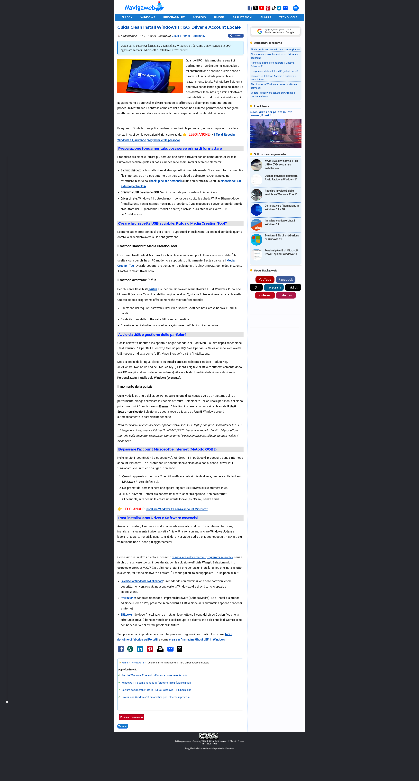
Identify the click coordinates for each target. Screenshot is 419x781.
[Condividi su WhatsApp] (130, 651)
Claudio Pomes (181, 35)
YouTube (265, 279)
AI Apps (265, 17)
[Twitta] (179, 651)
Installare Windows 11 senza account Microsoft (177, 509)
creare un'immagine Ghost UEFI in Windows (197, 639)
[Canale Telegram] (279, 10)
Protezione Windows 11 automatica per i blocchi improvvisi (156, 697)
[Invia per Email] (170, 652)
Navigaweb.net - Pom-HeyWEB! (191, 741)
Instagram (286, 295)
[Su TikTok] (273, 10)
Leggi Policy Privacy (194, 748)
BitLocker (127, 614)
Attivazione (128, 598)
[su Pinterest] (268, 10)
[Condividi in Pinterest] (150, 652)
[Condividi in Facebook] (120, 651)
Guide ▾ (127, 17)
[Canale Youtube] (261, 9)
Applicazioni (242, 17)
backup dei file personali (166, 181)
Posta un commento (131, 717)
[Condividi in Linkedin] (140, 651)
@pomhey (199, 35)
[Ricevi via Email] (285, 10)
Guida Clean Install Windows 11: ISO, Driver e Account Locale (179, 27)
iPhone (219, 17)
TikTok (293, 287)
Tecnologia (288, 17)
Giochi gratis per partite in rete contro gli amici (275, 49)
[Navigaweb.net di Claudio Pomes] (144, 12)
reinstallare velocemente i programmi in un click (202, 557)
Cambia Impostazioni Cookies (219, 748)
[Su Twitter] (255, 9)
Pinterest (265, 295)
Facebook (285, 279)
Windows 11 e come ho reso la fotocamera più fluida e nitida (156, 682)
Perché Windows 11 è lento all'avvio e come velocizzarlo (154, 675)
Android (199, 17)
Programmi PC (174, 17)
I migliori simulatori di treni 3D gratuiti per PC (274, 71)
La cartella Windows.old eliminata (142, 581)
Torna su (122, 726)
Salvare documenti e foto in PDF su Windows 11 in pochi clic (156, 689)
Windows (147, 17)
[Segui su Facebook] (250, 10)
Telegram (274, 287)
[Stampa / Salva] (160, 649)
